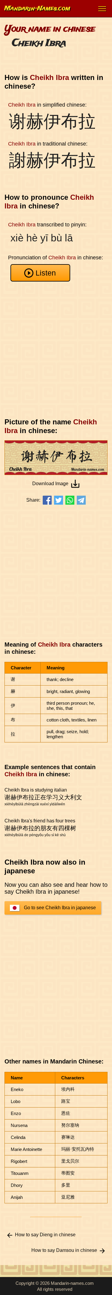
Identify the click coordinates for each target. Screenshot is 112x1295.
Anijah (17, 1197)
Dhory (17, 1185)
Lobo (15, 1101)
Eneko (17, 1089)
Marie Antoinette (26, 1149)
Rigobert (19, 1161)
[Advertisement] (56, 350)
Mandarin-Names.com (37, 8)
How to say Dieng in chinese (45, 1234)
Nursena (19, 1125)
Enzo (16, 1113)
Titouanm (20, 1173)
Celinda (18, 1137)
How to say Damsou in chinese (64, 1250)
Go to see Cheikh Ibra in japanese (60, 907)
